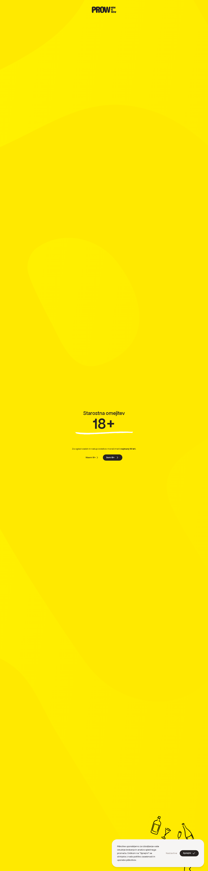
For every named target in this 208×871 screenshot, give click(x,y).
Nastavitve (171, 853)
